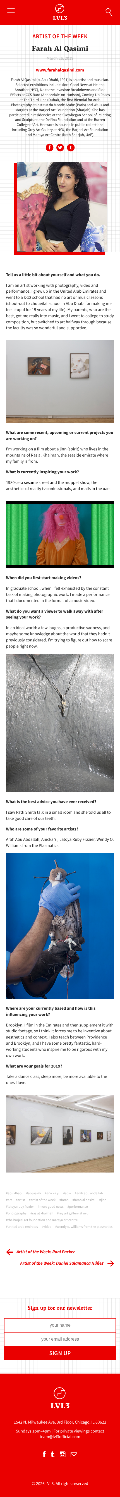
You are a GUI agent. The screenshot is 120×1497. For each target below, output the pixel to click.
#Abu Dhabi (14, 1193)
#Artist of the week (42, 1200)
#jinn (103, 1200)
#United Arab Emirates (22, 1227)
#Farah (64, 1200)
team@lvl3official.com (60, 1436)
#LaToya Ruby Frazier (20, 1207)
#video (46, 1227)
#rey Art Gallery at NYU (72, 1213)
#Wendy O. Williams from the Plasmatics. (84, 1227)
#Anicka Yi (52, 1193)
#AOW (67, 1193)
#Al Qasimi (33, 1193)
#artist (20, 1200)
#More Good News (51, 1207)
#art (9, 1200)
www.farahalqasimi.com (60, 70)
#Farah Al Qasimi (83, 1200)
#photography (16, 1213)
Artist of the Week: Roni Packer (45, 1252)
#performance (77, 1207)
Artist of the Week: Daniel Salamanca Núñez (62, 1263)
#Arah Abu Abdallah (89, 1193)
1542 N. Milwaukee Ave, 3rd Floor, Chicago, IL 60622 (60, 1422)
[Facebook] (49, 148)
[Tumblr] (70, 148)
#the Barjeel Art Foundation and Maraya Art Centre (42, 1220)
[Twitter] (60, 148)
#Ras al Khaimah (41, 1213)
